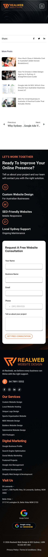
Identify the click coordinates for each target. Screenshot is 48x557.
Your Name (10, 261)
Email (7, 287)
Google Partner (24, 518)
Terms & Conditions (28, 550)
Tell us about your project (15, 314)
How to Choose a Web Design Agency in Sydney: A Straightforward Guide (30, 74)
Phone (8, 301)
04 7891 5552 (16, 381)
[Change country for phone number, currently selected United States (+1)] (8, 306)
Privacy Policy (12, 550)
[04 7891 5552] (4, 381)
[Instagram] (9, 390)
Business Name (11, 274)
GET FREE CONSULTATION (19, 336)
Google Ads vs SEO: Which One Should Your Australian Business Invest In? (31, 87)
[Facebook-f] (4, 390)
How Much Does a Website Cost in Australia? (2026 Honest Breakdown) (31, 60)
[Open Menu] (42, 6)
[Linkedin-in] (14, 390)
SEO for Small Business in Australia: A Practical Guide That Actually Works (31, 101)
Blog (39, 550)
